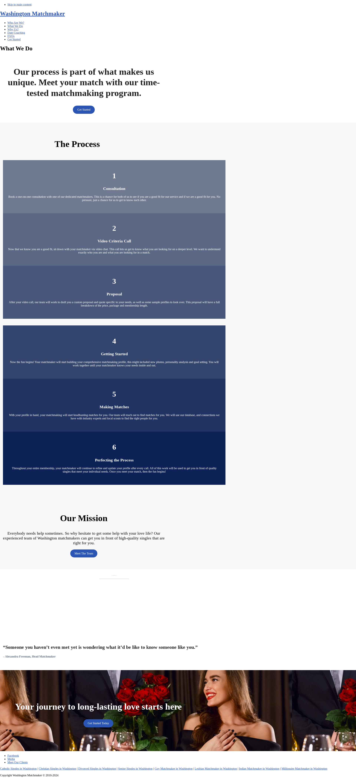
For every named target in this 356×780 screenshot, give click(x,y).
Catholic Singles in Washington (18, 768)
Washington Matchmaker (32, 13)
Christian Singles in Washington (57, 768)
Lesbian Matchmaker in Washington (216, 768)
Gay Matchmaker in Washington (174, 768)
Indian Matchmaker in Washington (259, 768)
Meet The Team (84, 553)
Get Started (83, 109)
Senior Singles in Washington (135, 768)
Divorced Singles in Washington (97, 768)
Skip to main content (19, 4)
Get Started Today (98, 723)
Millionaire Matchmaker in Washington (304, 768)
